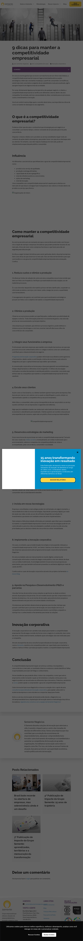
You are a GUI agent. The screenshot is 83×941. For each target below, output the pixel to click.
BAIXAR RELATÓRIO (58, 480)
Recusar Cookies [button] (34, 935)
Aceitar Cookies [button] (49, 935)
